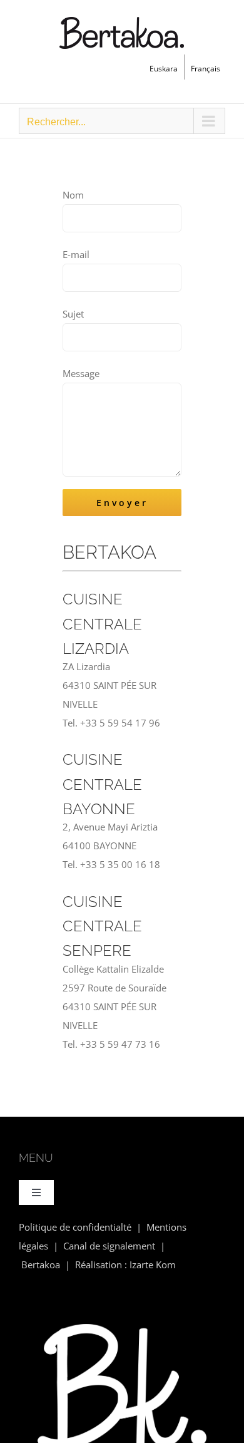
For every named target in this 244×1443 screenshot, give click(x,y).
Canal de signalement (109, 1245)
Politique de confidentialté (75, 1227)
